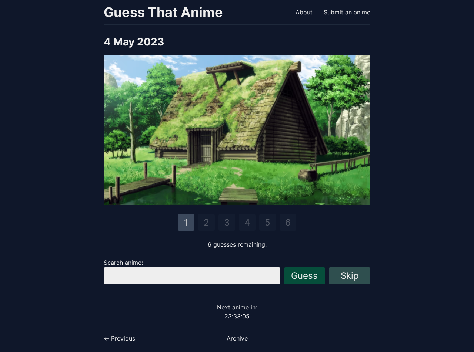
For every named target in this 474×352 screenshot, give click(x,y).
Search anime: (123, 262)
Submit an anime (347, 12)
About (304, 12)
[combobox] (192, 275)
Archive (237, 338)
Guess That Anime (163, 12)
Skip (350, 275)
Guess (304, 275)
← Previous (119, 338)
